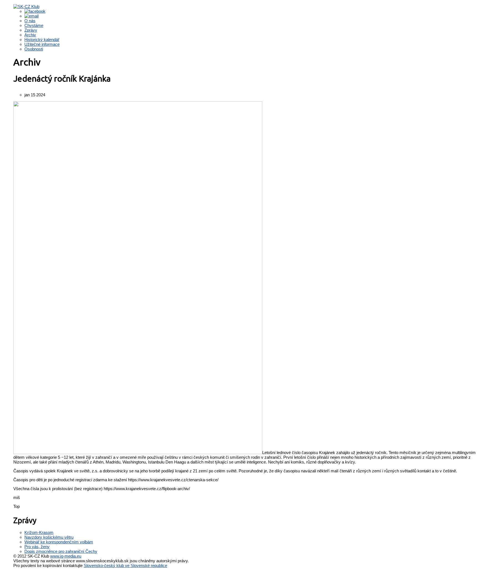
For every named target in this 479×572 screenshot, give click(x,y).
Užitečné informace (42, 44)
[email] (31, 16)
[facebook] (34, 11)
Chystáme (33, 25)
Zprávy (30, 30)
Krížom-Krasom (38, 532)
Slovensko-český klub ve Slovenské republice (125, 565)
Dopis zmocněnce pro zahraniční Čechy (60, 551)
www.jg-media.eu (65, 556)
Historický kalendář (41, 39)
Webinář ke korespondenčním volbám (58, 542)
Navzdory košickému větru (48, 537)
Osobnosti (33, 49)
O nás (29, 20)
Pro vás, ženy (37, 546)
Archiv (30, 34)
